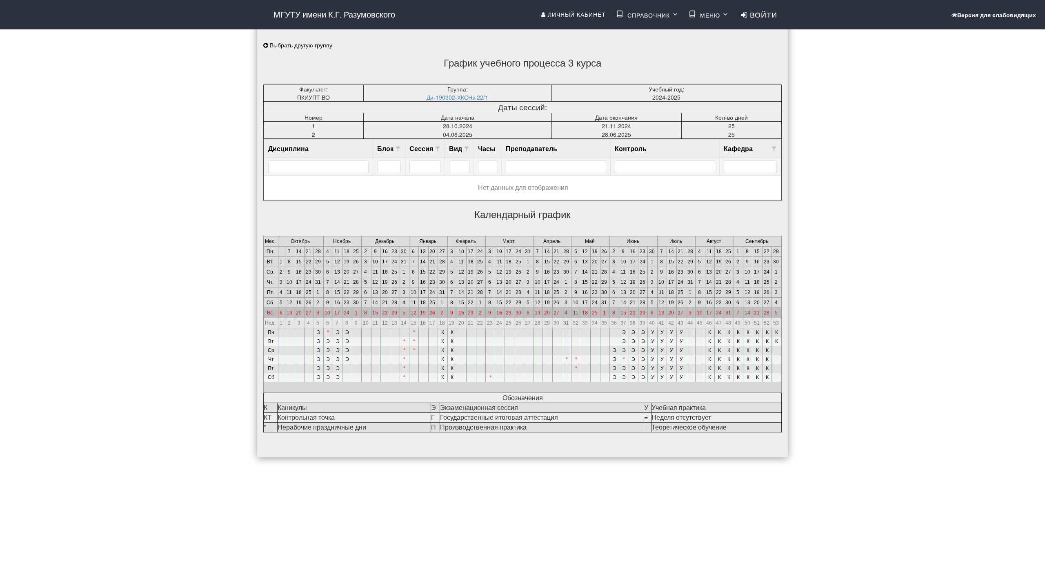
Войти (762, 14)
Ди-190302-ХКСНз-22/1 (457, 97)
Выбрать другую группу (300, 45)
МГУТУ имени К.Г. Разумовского (334, 14)
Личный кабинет (576, 14)
